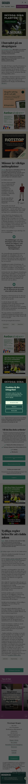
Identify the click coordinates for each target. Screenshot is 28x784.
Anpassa (14, 406)
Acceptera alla (14, 402)
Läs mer (11, 397)
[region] (14, 392)
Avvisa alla (14, 410)
